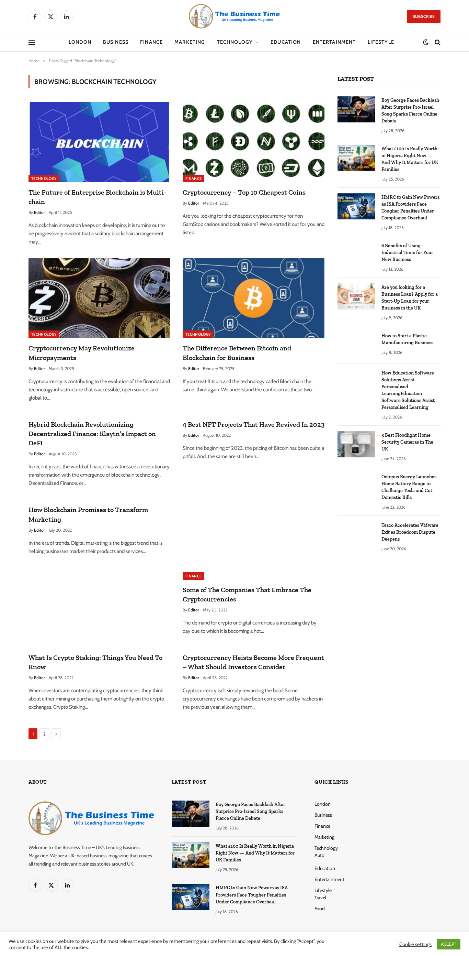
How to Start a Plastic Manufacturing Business (407, 339)
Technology (235, 42)
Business (115, 42)
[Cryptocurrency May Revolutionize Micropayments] (99, 298)
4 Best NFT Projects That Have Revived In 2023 (253, 424)
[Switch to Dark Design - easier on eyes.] (425, 42)
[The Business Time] (234, 16)
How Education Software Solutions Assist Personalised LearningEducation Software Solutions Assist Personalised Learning (408, 390)
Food (319, 908)
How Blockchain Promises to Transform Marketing (88, 514)
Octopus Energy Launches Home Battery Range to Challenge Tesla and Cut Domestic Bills (408, 487)
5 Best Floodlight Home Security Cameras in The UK (407, 442)
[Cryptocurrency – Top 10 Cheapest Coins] (253, 142)
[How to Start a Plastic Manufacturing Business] (356, 345)
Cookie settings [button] (415, 944)
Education (286, 42)
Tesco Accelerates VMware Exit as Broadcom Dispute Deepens (409, 532)
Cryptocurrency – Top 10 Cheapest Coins (244, 192)
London (80, 42)
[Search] (437, 42)
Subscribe (424, 16)
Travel (320, 897)
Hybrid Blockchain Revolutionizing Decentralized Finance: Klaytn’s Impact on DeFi (92, 433)
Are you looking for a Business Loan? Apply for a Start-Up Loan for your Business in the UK (409, 297)
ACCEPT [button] (448, 944)
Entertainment (334, 42)
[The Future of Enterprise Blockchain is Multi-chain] (99, 142)
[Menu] (31, 42)
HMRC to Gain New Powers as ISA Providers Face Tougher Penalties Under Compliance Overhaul (410, 207)
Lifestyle (381, 42)
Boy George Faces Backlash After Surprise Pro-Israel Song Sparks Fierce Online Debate (410, 110)
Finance (151, 42)
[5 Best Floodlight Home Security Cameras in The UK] (356, 444)
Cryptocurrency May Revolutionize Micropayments (81, 352)
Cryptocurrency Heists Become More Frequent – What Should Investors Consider (253, 662)
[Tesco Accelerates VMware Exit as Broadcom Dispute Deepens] (356, 534)
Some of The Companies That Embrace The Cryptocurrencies (247, 594)
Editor (39, 212)
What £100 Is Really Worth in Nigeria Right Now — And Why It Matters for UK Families (409, 159)
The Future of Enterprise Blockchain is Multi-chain (97, 197)
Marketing (189, 42)
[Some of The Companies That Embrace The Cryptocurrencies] (253, 539)
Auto (319, 855)
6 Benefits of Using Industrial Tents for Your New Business (407, 252)
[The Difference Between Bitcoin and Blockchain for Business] (253, 298)
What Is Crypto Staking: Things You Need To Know (95, 662)
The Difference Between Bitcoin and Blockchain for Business (237, 352)
